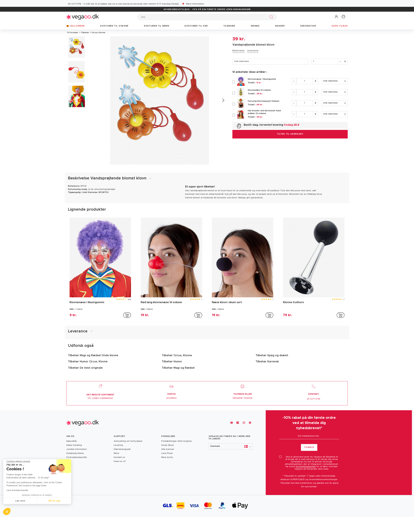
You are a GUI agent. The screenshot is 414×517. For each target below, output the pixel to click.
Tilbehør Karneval (267, 361)
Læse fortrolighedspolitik (17, 490)
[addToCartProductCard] (127, 315)
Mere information (195, 4)
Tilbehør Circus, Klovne (177, 355)
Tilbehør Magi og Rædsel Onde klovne (93, 355)
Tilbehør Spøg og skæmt (272, 355)
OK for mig (54, 500)
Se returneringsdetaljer (103, 189)
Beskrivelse (238, 51)
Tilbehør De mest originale (85, 368)
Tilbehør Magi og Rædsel (178, 368)
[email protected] (132, 4)
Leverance (252, 51)
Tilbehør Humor (172, 361)
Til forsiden (72, 32)
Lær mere (20, 500)
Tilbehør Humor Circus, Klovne (88, 361)
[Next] (223, 100)
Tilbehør (85, 32)
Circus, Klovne (98, 32)
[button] (336, 16)
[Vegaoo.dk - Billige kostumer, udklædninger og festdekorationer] (82, 17)
